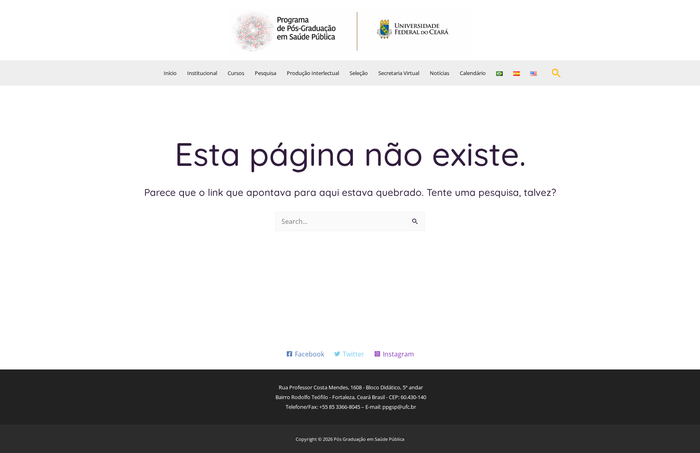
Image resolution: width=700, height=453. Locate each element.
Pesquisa (265, 73)
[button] (556, 73)
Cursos (236, 73)
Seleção (359, 73)
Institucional (202, 73)
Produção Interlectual (313, 73)
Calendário (473, 73)
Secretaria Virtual (398, 73)
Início (170, 73)
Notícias (439, 73)
